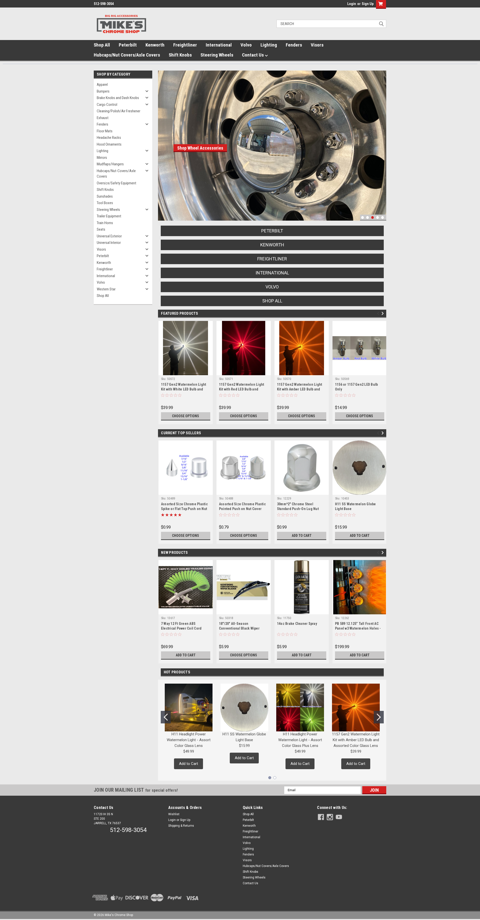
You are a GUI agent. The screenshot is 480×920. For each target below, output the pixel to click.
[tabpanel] (250, 146)
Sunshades (105, 196)
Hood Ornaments (109, 144)
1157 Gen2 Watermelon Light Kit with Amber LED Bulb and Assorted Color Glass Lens (299, 389)
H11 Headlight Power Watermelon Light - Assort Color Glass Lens (188, 740)
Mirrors (102, 157)
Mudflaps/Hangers (110, 164)
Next (381, 141)
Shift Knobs (180, 55)
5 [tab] (382, 217)
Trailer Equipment (109, 216)
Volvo (246, 45)
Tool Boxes (105, 203)
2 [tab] (367, 217)
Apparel (102, 84)
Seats (101, 229)
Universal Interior (109, 242)
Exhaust (102, 118)
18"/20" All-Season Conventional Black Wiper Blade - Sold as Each (239, 628)
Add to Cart (302, 536)
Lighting (268, 45)
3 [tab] (372, 217)
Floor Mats (104, 131)
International (219, 45)
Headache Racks (109, 137)
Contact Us (253, 55)
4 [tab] (377, 217)
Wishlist (174, 814)
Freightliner (185, 45)
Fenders (294, 45)
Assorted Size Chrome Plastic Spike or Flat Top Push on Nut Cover (184, 509)
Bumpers (103, 91)
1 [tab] (362, 217)
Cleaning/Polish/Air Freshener (118, 111)
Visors (317, 45)
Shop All (102, 45)
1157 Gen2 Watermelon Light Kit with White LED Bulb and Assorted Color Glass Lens (183, 389)
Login (351, 4)
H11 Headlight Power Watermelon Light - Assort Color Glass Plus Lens (300, 740)
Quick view (185, 491)
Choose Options (185, 416)
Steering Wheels (216, 55)
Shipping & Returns (181, 825)
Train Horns (105, 223)
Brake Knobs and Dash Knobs (118, 98)
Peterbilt (128, 45)
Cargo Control (107, 104)
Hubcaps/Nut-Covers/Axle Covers (116, 174)
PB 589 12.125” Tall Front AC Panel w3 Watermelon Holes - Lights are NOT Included (358, 628)
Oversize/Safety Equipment (116, 183)
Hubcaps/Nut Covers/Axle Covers (127, 55)
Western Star (106, 289)
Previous (163, 141)
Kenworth (155, 45)
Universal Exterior (109, 236)
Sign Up (368, 4)
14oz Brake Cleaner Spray (297, 624)
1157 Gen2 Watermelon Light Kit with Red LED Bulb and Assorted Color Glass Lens (241, 389)
